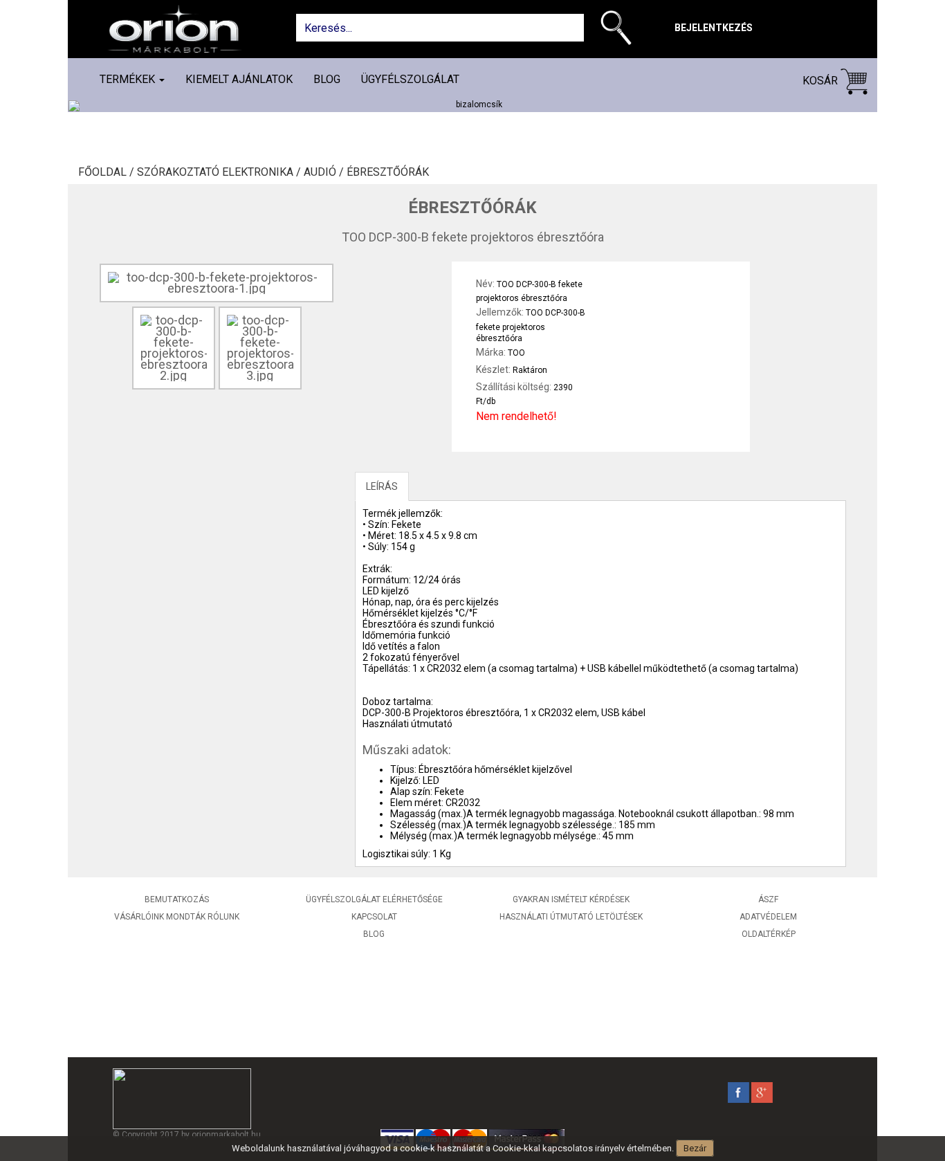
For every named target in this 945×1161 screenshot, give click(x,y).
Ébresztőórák (388, 172)
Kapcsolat (374, 917)
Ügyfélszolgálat (410, 79)
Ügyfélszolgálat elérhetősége (374, 899)
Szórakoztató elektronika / (220, 172)
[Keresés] (619, 30)
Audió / (325, 172)
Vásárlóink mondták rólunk (176, 917)
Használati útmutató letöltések (571, 917)
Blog (326, 79)
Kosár (821, 80)
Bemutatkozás (177, 899)
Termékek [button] (129, 79)
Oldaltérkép (769, 934)
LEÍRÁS (382, 486)
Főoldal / (107, 172)
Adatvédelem (768, 917)
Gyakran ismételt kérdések (571, 899)
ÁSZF (768, 899)
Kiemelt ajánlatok (239, 79)
